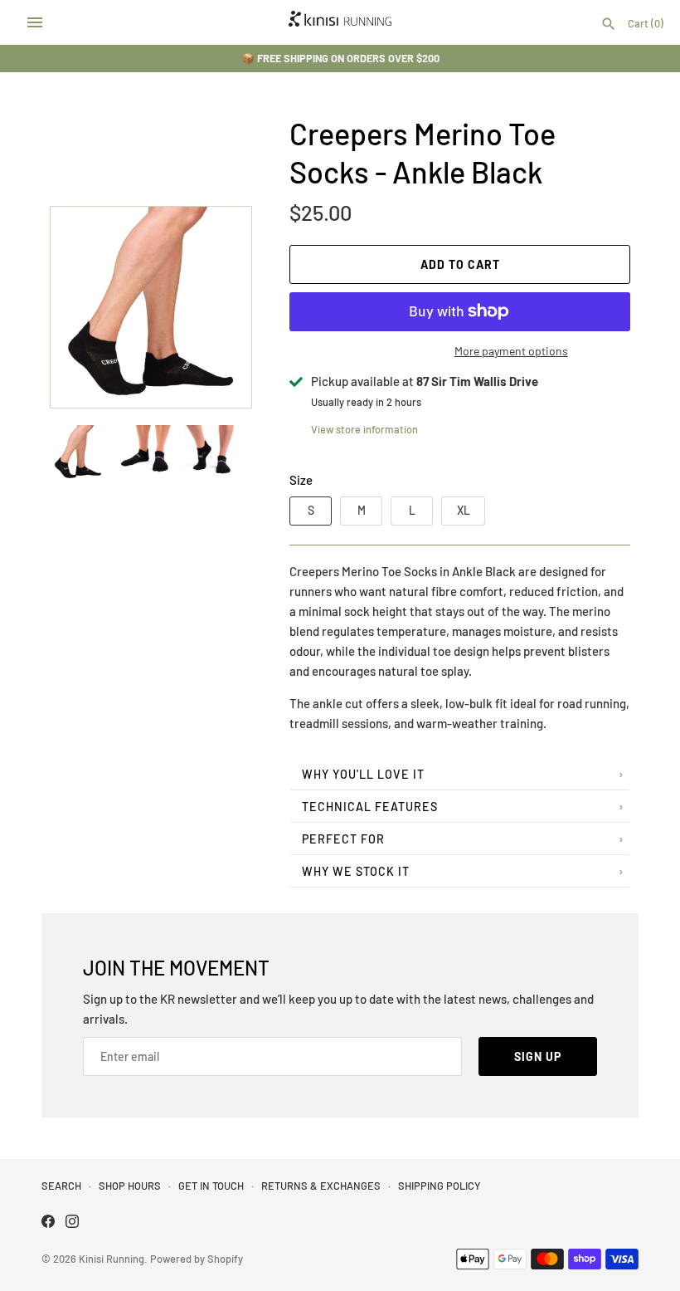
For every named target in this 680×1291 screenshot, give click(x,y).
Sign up (537, 1056)
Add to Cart (460, 264)
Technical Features (370, 807)
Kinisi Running (111, 1258)
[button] (216, 307)
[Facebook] (48, 1223)
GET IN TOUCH (211, 1185)
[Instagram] (72, 1223)
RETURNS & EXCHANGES (321, 1185)
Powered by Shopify (196, 1258)
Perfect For (343, 839)
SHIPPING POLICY (439, 1185)
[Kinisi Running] (340, 22)
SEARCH (61, 1185)
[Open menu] (35, 22)
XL (463, 510)
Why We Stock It (356, 871)
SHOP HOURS (130, 1185)
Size (301, 479)
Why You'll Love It (363, 774)
